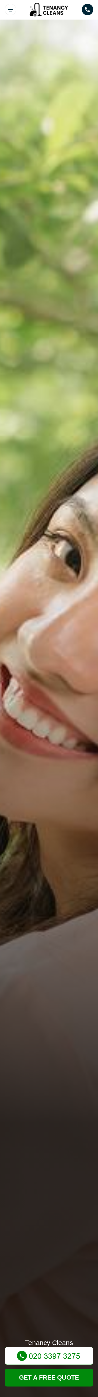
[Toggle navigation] (10, 9)
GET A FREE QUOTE (49, 1377)
